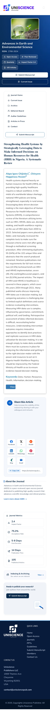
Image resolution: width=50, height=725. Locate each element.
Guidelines (32, 646)
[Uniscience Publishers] (19, 6)
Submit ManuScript (36, 650)
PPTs (29, 643)
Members (31, 653)
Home (30, 632)
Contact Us (32, 657)
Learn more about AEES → (15, 499)
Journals (31, 639)
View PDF (14, 387)
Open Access (33, 636)
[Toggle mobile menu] (43, 7)
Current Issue (26, 82)
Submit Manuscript (26, 75)
